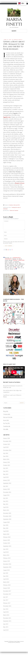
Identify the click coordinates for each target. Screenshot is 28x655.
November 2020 (7, 516)
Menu (14, 31)
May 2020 (5, 528)
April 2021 (6, 507)
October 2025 (6, 444)
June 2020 (5, 525)
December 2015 (7, 618)
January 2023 (6, 480)
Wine (4, 429)
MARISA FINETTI (14, 22)
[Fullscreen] (23, 377)
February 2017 (6, 603)
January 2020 (6, 540)
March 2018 (6, 582)
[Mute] (20, 377)
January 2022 (6, 489)
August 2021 (6, 495)
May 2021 (5, 504)
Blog (4, 411)
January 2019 (6, 561)
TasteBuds (5, 426)
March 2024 (6, 459)
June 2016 (5, 609)
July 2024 (5, 453)
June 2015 (5, 624)
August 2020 (6, 522)
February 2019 (6, 558)
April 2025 (6, 447)
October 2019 (6, 543)
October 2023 (6, 465)
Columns (11, 205)
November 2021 (7, 492)
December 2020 (7, 513)
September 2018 (7, 567)
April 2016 (6, 612)
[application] (14, 372)
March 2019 (6, 555)
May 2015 (5, 627)
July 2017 (5, 597)
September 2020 (7, 519)
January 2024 (6, 462)
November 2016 (7, 606)
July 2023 (5, 468)
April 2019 (6, 552)
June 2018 (5, 576)
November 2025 (7, 441)
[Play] (5, 377)
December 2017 (7, 591)
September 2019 (7, 546)
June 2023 (5, 471)
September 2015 (7, 621)
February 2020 (6, 537)
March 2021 (6, 510)
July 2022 (5, 486)
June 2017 (5, 600)
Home (4, 420)
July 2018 (5, 573)
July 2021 (5, 498)
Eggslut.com (6, 117)
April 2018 (6, 579)
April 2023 (6, 477)
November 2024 (7, 450)
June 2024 (5, 456)
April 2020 (6, 531)
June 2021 (5, 501)
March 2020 (6, 534)
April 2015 (6, 630)
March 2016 (6, 615)
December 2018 (7, 564)
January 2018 (6, 588)
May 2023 (5, 474)
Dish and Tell (17, 205)
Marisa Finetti (18, 39)
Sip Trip (5, 423)
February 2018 (6, 585)
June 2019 (5, 549)
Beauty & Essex (19, 183)
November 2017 (7, 594)
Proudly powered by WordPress (14, 642)
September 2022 (7, 483)
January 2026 (6, 438)
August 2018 (6, 570)
